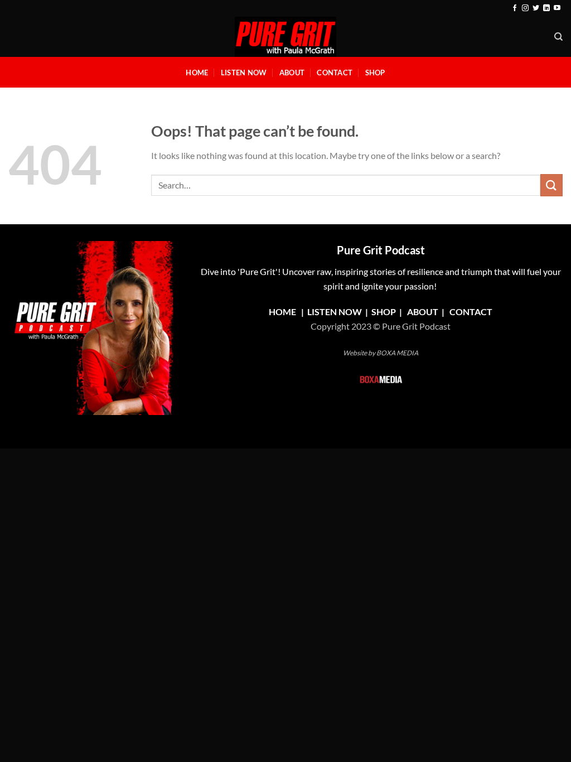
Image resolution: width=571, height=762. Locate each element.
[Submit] (551, 185)
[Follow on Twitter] (536, 8)
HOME (282, 311)
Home (197, 72)
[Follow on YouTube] (557, 8)
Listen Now (244, 72)
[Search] (558, 36)
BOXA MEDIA (397, 353)
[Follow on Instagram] (525, 8)
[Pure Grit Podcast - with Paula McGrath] (285, 37)
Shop (375, 72)
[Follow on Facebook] (514, 8)
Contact (334, 72)
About (291, 72)
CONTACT (470, 311)
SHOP (384, 311)
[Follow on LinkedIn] (546, 8)
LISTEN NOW (334, 311)
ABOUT (422, 311)
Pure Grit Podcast (381, 250)
